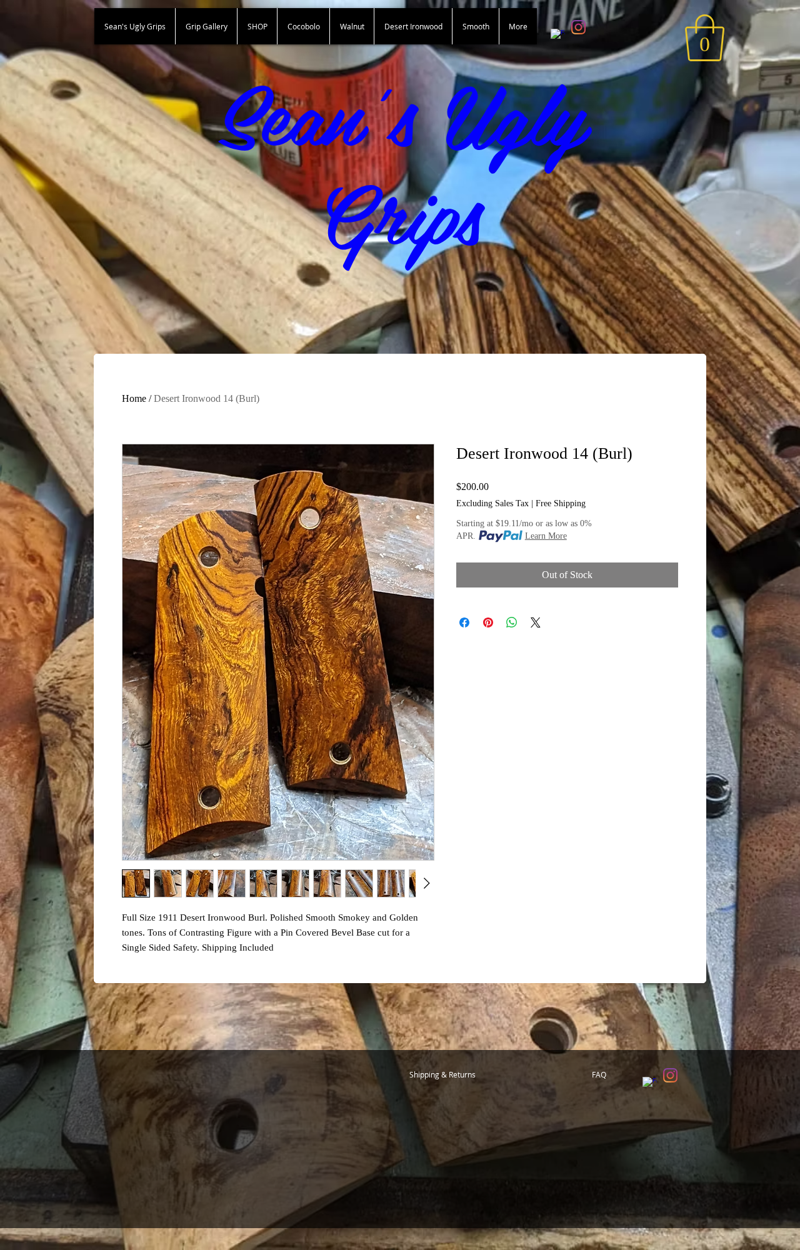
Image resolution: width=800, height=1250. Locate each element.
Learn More (546, 536)
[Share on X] (535, 622)
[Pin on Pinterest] (488, 622)
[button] (704, 37)
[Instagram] (578, 27)
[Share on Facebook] (464, 622)
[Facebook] (558, 36)
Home (134, 398)
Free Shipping (561, 503)
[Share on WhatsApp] (511, 622)
